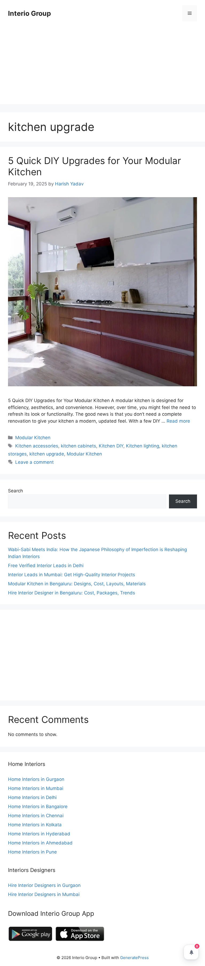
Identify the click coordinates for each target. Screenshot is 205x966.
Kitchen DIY (111, 446)
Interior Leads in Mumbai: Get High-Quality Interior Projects (71, 574)
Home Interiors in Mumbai (35, 788)
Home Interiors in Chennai (36, 815)
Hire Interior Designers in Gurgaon (44, 885)
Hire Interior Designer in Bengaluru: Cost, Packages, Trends (71, 592)
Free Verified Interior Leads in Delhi (46, 565)
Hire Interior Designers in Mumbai (44, 894)
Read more (178, 421)
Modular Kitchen (32, 437)
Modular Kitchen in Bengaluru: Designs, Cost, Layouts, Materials (77, 583)
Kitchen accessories (36, 446)
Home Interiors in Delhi (32, 797)
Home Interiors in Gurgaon (36, 779)
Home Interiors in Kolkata (35, 824)
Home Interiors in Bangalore (38, 806)
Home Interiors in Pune (32, 852)
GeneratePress (134, 957)
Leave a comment (34, 462)
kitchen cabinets (78, 446)
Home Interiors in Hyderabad (39, 833)
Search (15, 490)
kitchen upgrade (46, 454)
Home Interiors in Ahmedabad (40, 843)
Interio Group (29, 13)
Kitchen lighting (142, 446)
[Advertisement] (102, 66)
